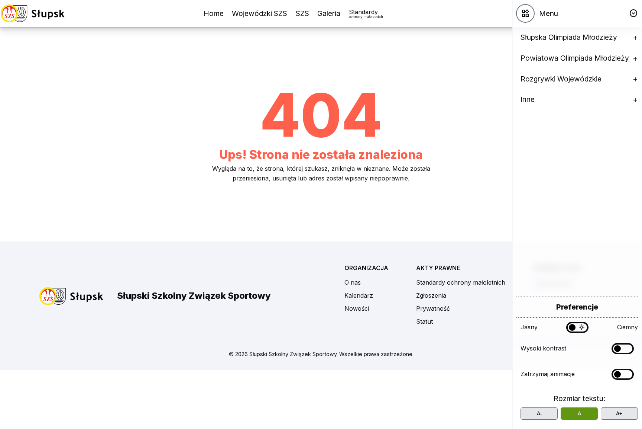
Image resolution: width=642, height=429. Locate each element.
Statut (424, 321)
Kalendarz (358, 295)
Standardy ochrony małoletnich (460, 282)
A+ (619, 413)
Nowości (356, 308)
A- (539, 413)
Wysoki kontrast (543, 348)
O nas (352, 282)
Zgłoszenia (431, 295)
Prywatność (433, 308)
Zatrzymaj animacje (548, 374)
